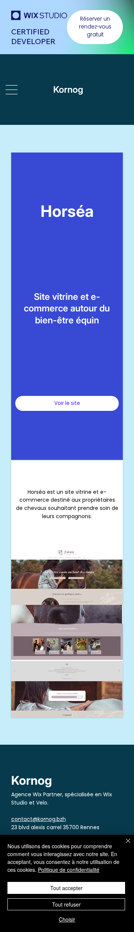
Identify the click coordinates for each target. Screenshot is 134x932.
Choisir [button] (67, 919)
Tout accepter (66, 888)
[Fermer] (124, 845)
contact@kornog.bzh (38, 819)
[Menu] (13, 89)
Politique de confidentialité (68, 869)
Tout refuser (66, 904)
